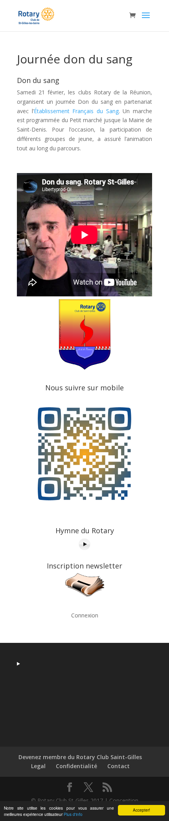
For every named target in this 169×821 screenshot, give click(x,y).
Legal (38, 766)
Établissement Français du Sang (76, 111)
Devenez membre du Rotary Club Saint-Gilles (80, 757)
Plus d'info (73, 814)
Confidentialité (76, 766)
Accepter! (141, 810)
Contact (118, 766)
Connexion (84, 615)
